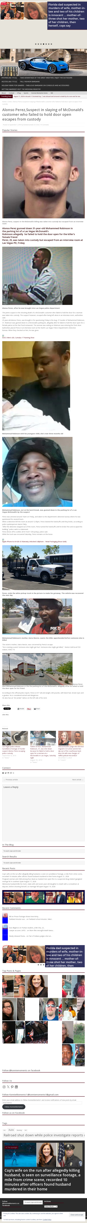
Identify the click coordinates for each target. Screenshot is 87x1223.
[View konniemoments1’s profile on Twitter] (6, 773)
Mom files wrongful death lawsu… (41, 930)
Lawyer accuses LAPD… (18, 930)
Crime (37, 125)
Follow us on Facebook (13, 1112)
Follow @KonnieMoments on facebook (10, 1203)
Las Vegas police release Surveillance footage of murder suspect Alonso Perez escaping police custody (13, 749)
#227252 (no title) (9, 81)
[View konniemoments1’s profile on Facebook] (3, 773)
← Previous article (11, 779)
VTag (19, 93)
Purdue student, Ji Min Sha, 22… (33, 928)
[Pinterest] (12, 1087)
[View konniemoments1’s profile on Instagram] (8, 773)
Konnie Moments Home (39, 93)
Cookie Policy (47, 1220)
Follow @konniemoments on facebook (21, 1070)
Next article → (77, 779)
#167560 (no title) (9, 78)
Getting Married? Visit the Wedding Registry (21, 89)
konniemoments (29, 125)
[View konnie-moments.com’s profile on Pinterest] (11, 773)
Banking (19, 1130)
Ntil (52, 93)
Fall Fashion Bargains (30, 81)
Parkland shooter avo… (17, 919)
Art (4, 1130)
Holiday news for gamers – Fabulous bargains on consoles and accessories (35, 85)
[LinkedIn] (16, 1087)
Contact (11, 93)
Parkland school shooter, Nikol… (41, 919)
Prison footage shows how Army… (26, 916)
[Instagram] (4, 1087)
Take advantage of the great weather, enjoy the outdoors (46, 78)
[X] (8, 1087)
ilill (26, 1130)
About (4, 93)
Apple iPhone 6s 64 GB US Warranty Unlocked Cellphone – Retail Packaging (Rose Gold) (34, 541)
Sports (26, 93)
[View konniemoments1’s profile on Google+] (13, 773)
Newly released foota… (17, 936)
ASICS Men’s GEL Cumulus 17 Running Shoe (18, 338)
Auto (11, 1129)
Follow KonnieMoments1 (14, 1107)
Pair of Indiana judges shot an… (40, 936)
